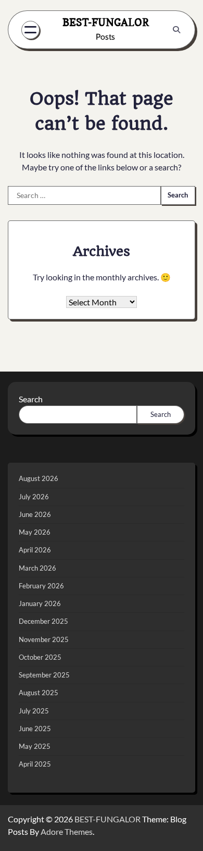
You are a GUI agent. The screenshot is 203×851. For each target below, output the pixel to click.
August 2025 (38, 692)
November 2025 (44, 639)
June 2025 (35, 728)
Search (31, 399)
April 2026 (35, 550)
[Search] (176, 30)
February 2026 (41, 586)
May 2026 (34, 532)
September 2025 (44, 675)
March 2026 (37, 568)
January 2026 (40, 603)
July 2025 (34, 711)
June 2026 (35, 514)
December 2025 (43, 621)
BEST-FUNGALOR (105, 22)
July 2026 (34, 496)
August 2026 (38, 478)
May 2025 (34, 746)
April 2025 (35, 764)
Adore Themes (67, 831)
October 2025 (40, 657)
